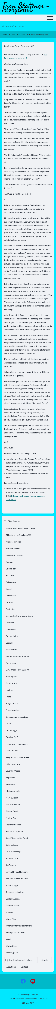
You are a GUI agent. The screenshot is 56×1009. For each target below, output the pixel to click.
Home (4, 34)
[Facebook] (23, 981)
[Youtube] (33, 981)
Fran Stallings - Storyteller (26, 7)
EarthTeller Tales (18, 34)
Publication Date (11, 46)
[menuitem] (28, 528)
